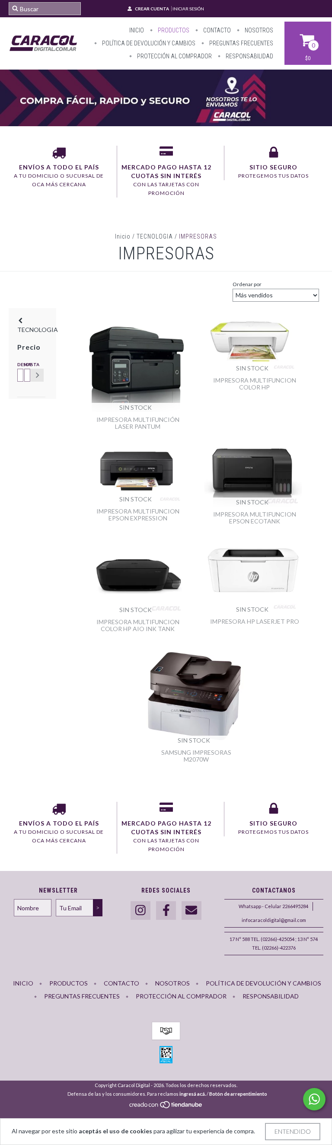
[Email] (191, 910)
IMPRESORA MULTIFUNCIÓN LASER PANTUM (137, 423)
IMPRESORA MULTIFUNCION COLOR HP (254, 383)
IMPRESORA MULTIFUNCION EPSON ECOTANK (254, 517)
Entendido (293, 1131)
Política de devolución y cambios (148, 43)
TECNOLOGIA (155, 236)
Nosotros (258, 30)
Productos (172, 30)
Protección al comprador (174, 56)
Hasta (26, 364)
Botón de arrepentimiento (238, 1094)
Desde (19, 364)
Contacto (216, 30)
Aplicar (37, 375)
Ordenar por (247, 284)
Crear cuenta (152, 8)
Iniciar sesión (188, 8)
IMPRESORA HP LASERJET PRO (254, 621)
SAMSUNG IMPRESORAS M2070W (196, 756)
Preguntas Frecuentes (240, 43)
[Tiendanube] (166, 1107)
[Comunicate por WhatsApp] (314, 1099)
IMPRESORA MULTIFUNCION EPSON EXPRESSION (137, 514)
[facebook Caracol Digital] (166, 910)
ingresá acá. (192, 1094)
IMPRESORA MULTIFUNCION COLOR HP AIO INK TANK (137, 625)
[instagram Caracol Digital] (140, 910)
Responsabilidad (248, 56)
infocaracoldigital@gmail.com (274, 920)
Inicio (136, 30)
